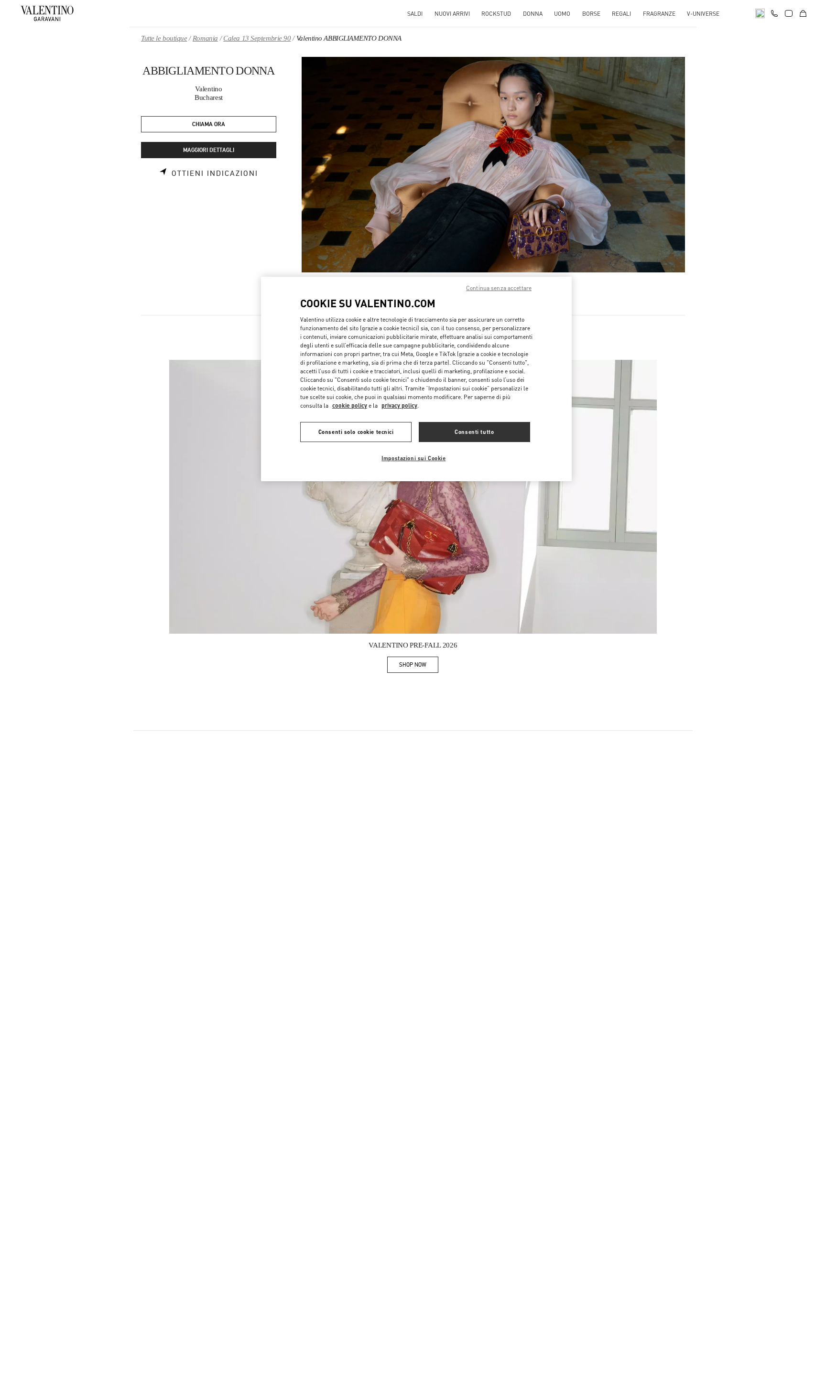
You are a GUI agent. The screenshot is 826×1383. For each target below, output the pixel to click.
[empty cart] (803, 13)
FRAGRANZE (659, 13)
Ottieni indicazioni (215, 173)
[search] (760, 13)
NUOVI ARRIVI (452, 13)
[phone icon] (774, 12)
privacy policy (399, 405)
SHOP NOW (418, 666)
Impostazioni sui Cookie (413, 458)
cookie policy (349, 405)
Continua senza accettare (499, 288)
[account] (789, 13)
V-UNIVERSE (703, 13)
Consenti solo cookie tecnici (356, 431)
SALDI (415, 13)
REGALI (621, 13)
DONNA (533, 13)
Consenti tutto (474, 431)
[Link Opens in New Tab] (413, 497)
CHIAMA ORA (208, 124)
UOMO (562, 13)
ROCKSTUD (496, 13)
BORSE (591, 13)
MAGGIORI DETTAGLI (208, 150)
